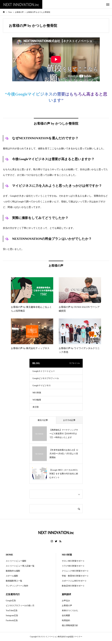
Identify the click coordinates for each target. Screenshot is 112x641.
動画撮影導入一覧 (14, 581)
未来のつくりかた (70, 610)
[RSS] (60, 541)
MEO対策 (37, 393)
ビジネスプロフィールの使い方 (20, 605)
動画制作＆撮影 (13, 571)
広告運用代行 (13, 594)
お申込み (66, 600)
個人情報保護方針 (70, 625)
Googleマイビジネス (42, 385)
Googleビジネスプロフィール (46, 378)
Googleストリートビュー (44, 371)
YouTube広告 (12, 610)
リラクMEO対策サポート (73, 566)
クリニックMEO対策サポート (75, 571)
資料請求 (66, 594)
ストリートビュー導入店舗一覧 (20, 566)
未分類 (36, 407)
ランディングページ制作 (17, 586)
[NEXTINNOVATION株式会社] (21, 4)
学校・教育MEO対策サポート (75, 576)
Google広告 (11, 600)
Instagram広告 (12, 615)
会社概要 (66, 615)
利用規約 (66, 620)
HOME (9, 554)
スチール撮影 (12, 576)
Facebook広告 (12, 620)
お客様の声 (67, 605)
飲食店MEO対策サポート (73, 586)
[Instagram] (52, 541)
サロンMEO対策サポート (73, 561)
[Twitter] (56, 541)
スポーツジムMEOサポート (74, 581)
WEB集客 (37, 400)
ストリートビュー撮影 (16, 561)
